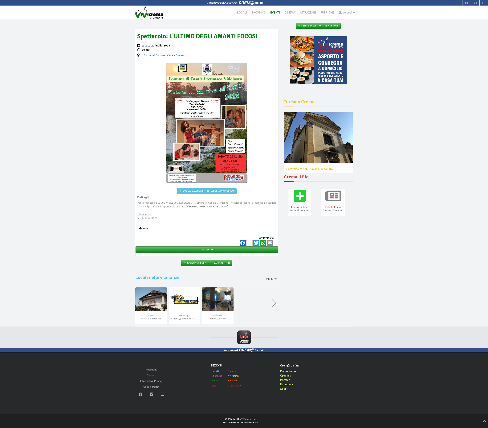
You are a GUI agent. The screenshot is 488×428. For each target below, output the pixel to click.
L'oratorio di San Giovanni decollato (309, 169)
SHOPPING (259, 12)
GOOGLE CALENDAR (192, 191)
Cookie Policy (151, 386)
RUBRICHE (327, 12)
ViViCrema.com (248, 419)
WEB (145, 228)
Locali (215, 371)
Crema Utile (235, 385)
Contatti (151, 375)
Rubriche (233, 380)
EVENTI (275, 12)
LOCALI (242, 12)
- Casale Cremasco (165, 55)
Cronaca (285, 376)
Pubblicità (151, 369)
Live (214, 385)
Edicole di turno (333, 207)
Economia (286, 384)
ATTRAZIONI (308, 12)
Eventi (215, 380)
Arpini (151, 315)
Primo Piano (288, 371)
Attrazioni (233, 376)
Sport (283, 389)
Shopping (217, 376)
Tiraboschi (218, 315)
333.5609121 (149, 218)
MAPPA (205, 249)
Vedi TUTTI (223, 263)
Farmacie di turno (299, 207)
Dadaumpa (184, 315)
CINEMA (289, 12)
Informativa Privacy (151, 381)
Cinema (232, 371)
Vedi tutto (271, 279)
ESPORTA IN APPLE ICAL (222, 191)
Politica (285, 380)
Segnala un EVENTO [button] (197, 263)
